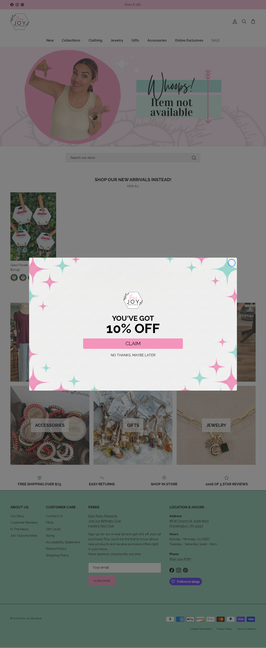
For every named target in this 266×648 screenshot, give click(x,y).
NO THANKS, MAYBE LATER (133, 355)
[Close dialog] (231, 263)
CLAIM (133, 344)
